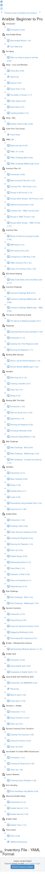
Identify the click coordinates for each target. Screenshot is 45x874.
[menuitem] (1, 6)
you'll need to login (32, 863)
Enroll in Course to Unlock (22, 867)
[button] (1, 2)
